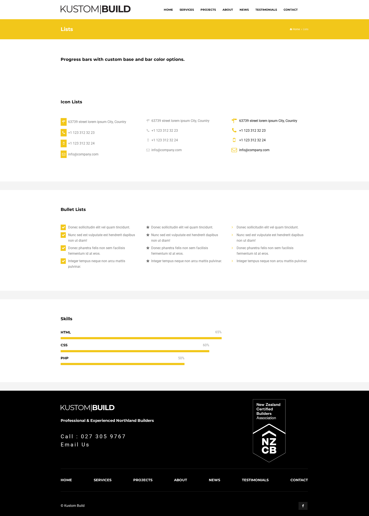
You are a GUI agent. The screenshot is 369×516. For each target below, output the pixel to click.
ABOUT (180, 480)
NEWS (214, 480)
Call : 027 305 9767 (93, 436)
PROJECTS (142, 480)
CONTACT (299, 480)
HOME (66, 480)
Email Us (75, 444)
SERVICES (102, 480)
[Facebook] (303, 506)
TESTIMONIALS (255, 480)
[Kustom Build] (95, 9)
